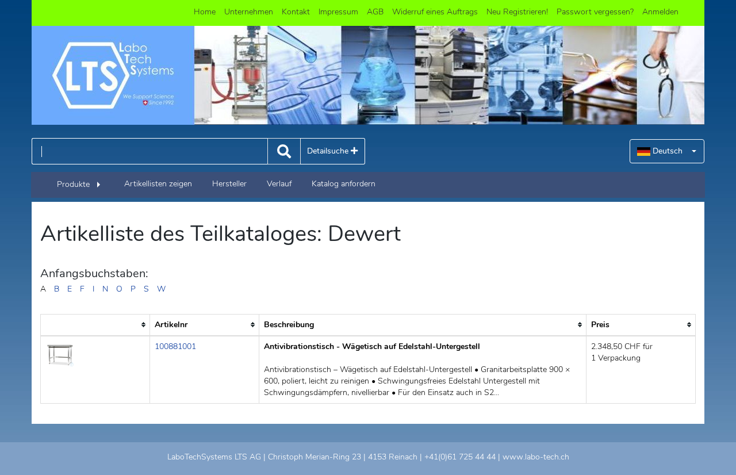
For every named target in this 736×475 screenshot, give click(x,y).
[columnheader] (95, 325)
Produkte (73, 184)
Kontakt (296, 11)
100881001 (175, 346)
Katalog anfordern (343, 183)
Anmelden (660, 11)
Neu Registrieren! (517, 11)
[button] (667, 151)
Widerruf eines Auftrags (435, 11)
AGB (375, 11)
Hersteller (229, 183)
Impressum (338, 11)
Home (205, 11)
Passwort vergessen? (595, 11)
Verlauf (279, 183)
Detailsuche (329, 150)
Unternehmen (248, 11)
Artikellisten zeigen (158, 183)
